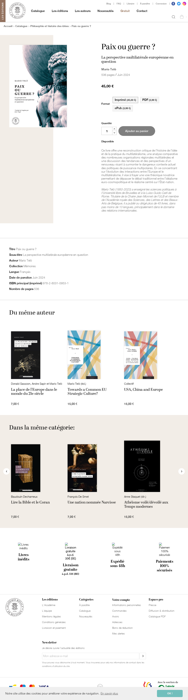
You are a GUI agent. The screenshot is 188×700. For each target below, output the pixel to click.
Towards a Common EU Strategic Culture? (87, 391)
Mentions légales (51, 616)
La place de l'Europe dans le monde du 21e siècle (34, 391)
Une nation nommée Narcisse (92, 502)
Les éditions (60, 11)
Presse (152, 605)
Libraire (130, 4)
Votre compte (121, 600)
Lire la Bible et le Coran (30, 502)
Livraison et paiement (54, 627)
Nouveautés (105, 11)
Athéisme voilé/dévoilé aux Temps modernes (146, 504)
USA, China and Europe (143, 389)
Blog (108, 4)
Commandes (119, 610)
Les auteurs (83, 11)
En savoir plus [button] (109, 693)
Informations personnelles (126, 605)
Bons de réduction (122, 627)
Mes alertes (118, 633)
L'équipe (47, 610)
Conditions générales (54, 622)
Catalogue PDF (157, 616)
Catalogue (38, 11)
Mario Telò (108, 69)
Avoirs (115, 616)
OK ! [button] (170, 693)
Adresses (117, 622)
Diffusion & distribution (161, 610)
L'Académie (48, 605)
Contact (142, 11)
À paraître (145, 4)
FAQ (119, 4)
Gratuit (125, 11)
